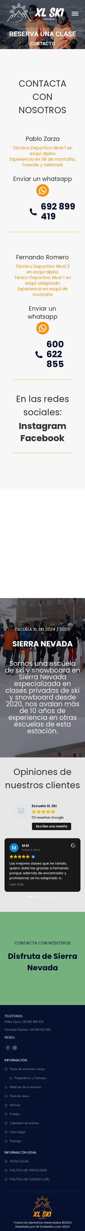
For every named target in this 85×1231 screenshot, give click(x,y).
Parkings (15, 1141)
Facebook (42, 438)
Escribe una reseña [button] (51, 826)
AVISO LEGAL (19, 1161)
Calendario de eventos (24, 1123)
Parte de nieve (19, 1096)
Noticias (15, 1105)
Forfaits (15, 1114)
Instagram (42, 426)
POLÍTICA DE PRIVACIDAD (28, 1170)
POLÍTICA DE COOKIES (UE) (29, 1179)
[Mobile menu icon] (75, 13)
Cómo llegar (17, 1132)
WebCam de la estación (25, 1087)
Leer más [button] (17, 885)
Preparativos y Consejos (30, 1078)
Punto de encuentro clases (27, 1069)
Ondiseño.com (50, 1226)
